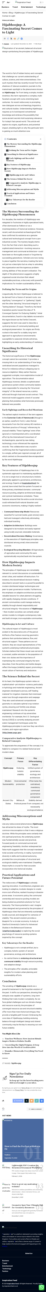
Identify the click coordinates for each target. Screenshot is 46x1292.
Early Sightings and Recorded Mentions (20, 159)
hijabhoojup (16, 1063)
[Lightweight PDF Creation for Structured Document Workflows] (6, 1169)
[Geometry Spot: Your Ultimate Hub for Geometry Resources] (6, 1208)
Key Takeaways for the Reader (22, 200)
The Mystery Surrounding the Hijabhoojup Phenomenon (23, 145)
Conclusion (11, 204)
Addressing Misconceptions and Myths (23, 189)
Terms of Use (25, 1088)
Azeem (6, 44)
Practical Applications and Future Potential (19, 194)
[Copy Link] (18, 38)
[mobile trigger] (4, 2)
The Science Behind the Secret (19, 179)
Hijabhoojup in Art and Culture (22, 175)
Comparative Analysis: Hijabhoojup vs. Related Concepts (23, 184)
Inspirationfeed (29, 483)
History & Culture (8, 20)
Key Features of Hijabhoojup (18, 165)
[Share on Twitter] (11, 38)
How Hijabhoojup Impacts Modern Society (20, 170)
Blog (11, 13)
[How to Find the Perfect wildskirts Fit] (23, 1131)
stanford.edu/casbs (11, 931)
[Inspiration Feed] (23, 2)
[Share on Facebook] (7, 38)
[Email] (14, 38)
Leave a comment (36, 1109)
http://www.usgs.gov (12, 733)
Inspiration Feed (13, 1283)
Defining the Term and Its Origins (23, 150)
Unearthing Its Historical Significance (22, 154)
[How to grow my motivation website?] (6, 1187)
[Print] (21, 38)
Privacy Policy (19, 1090)
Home (4, 13)
